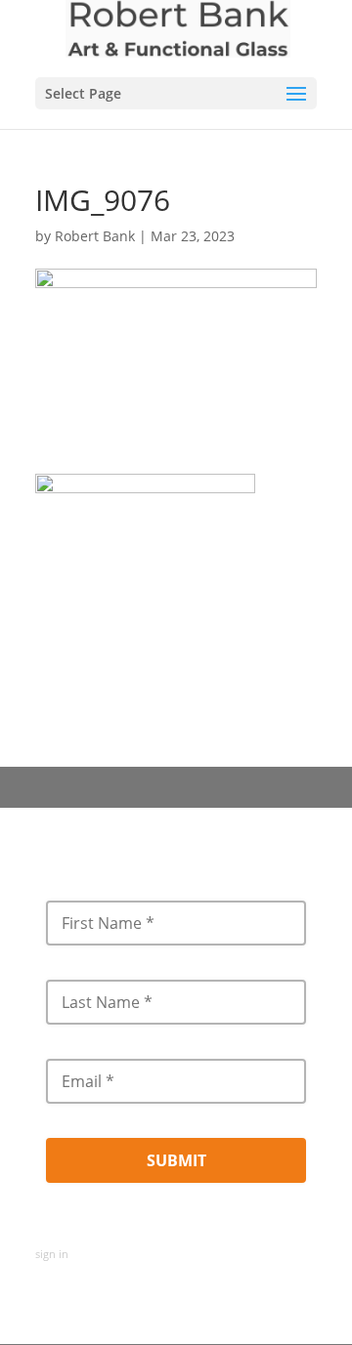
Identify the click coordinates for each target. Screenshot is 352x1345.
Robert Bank (95, 236)
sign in (51, 1253)
